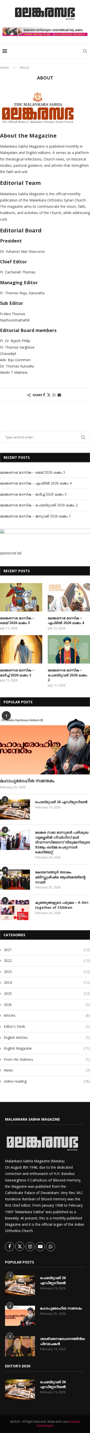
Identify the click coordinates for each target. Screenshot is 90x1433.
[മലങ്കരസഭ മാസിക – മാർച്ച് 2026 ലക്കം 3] (21, 649)
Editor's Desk (47, 1026)
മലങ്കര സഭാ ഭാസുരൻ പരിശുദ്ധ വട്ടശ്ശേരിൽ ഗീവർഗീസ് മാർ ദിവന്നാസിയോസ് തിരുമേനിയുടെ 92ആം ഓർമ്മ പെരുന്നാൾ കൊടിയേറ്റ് (62, 842)
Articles (47, 1015)
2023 (47, 971)
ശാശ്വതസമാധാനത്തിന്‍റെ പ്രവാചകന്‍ (62, 1341)
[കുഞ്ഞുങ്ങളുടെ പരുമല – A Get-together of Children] (15, 910)
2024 (47, 982)
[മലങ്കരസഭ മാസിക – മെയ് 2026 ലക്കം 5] (21, 597)
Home (4, 67)
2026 (47, 1004)
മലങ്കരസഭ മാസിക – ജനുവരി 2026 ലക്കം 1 (35, 516)
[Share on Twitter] (48, 394)
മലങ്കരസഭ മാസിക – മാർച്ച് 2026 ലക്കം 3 (33, 494)
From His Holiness (47, 1059)
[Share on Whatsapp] (54, 394)
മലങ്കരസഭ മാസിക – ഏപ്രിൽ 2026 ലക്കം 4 (36, 483)
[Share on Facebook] (44, 394)
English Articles (47, 1037)
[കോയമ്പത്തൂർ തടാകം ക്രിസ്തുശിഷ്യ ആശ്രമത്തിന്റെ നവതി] (15, 880)
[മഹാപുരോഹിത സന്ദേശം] (45, 744)
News (47, 1070)
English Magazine (47, 1048)
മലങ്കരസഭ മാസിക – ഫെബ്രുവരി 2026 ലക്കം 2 (39, 505)
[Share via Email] (59, 394)
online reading (47, 1081)
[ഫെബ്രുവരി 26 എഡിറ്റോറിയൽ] (15, 809)
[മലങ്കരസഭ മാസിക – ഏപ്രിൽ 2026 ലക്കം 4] (69, 597)
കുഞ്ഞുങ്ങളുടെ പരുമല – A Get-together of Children (62, 905)
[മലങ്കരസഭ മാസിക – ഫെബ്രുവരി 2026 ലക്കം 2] (69, 649)
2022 (47, 960)
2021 (47, 949)
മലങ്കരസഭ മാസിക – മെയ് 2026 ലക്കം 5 (32, 472)
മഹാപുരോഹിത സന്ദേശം (27, 780)
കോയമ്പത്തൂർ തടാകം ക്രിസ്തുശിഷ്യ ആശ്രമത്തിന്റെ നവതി (60, 877)
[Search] (85, 51)
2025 (47, 993)
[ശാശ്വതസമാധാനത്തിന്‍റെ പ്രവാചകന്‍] (20, 1346)
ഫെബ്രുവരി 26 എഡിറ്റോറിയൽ (61, 801)
